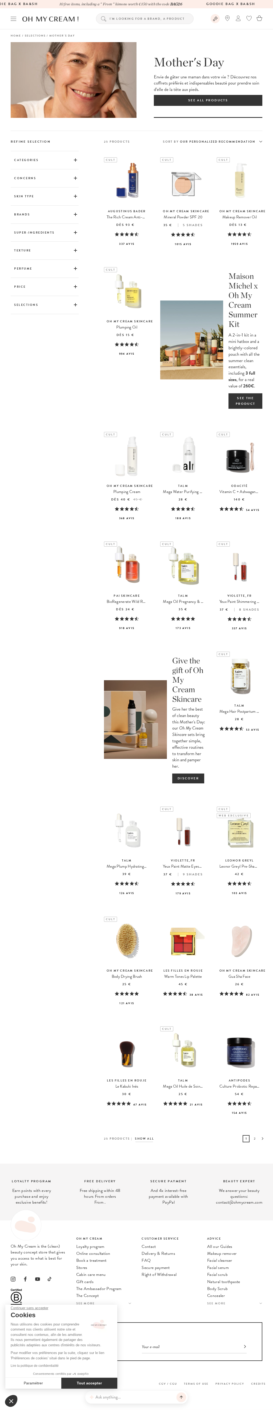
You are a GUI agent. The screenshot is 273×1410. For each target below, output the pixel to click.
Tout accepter (89, 1383)
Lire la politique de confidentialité (35, 1366)
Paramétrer (33, 1383)
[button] (11, 1401)
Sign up (226, 697)
